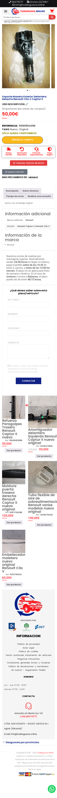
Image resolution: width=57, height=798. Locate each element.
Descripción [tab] (12, 190)
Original (23, 129)
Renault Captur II (26, 226)
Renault (29, 220)
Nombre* (13, 314)
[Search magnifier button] (52, 17)
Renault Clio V (43, 226)
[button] (5, 11)
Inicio (7, 21)
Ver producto (14, 450)
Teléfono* (14, 328)
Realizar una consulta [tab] (39, 196)
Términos (32, 769)
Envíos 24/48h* (39, 2)
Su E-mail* (14, 300)
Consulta (13, 342)
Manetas (27, 21)
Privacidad (49, 766)
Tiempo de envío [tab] (15, 196)
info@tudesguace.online (30, 5)
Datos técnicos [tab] (31, 190)
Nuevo (14, 129)
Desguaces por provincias (22, 742)
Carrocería (16, 21)
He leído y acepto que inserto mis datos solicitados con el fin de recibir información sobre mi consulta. (28, 369)
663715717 (18, 2)
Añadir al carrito (22, 139)
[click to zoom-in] (26, 56)
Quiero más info (15, 171)
